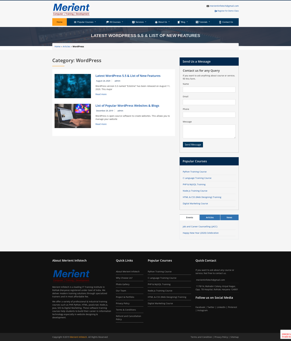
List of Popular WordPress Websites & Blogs (127, 106)
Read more (101, 94)
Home (59, 22)
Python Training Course (195, 171)
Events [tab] (189, 217)
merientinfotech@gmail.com (224, 5)
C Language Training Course (197, 178)
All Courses (114, 22)
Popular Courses (85, 22)
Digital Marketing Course (195, 203)
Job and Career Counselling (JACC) (200, 226)
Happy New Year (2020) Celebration (201, 232)
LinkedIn (221, 307)
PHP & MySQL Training (194, 184)
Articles (66, 46)
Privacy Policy (122, 303)
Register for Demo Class (228, 10)
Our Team (121, 290)
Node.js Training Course (195, 190)
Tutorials (203, 22)
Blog (182, 22)
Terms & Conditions (126, 309)
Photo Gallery (122, 284)
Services (139, 22)
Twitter (210, 307)
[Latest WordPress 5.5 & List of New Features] (73, 85)
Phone (186, 109)
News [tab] (229, 217)
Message (187, 121)
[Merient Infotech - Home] (71, 9)
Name (186, 83)
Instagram (202, 310)
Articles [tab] (210, 217)
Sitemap (234, 337)
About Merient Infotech (128, 271)
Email (185, 96)
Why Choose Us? (124, 277)
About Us (162, 22)
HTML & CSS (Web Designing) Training (202, 197)
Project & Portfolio (125, 297)
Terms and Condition (202, 337)
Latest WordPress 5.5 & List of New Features (128, 76)
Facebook (200, 307)
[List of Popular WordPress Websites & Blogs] (73, 115)
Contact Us (227, 22)
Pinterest (232, 307)
